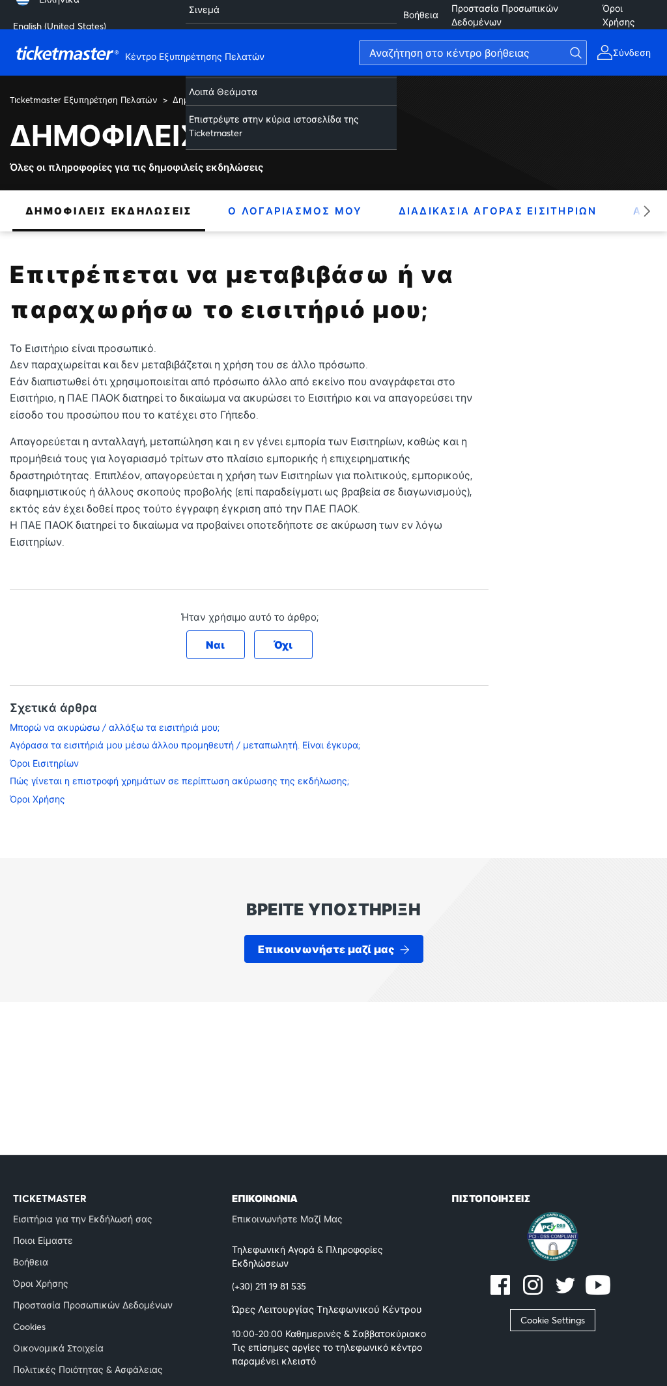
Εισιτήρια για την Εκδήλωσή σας (82, 1219)
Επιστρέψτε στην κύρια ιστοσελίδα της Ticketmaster (274, 126)
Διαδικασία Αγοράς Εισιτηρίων (498, 210)
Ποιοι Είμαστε (43, 1240)
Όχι (283, 644)
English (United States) (59, 26)
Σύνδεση (632, 52)
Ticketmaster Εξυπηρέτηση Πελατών (84, 100)
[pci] (552, 1238)
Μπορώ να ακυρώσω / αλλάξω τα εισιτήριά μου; (115, 727)
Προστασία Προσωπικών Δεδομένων (504, 15)
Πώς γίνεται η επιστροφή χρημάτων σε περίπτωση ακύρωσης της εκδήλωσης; (179, 780)
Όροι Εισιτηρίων (44, 763)
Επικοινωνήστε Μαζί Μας (287, 1219)
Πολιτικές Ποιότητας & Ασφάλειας (88, 1369)
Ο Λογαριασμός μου (295, 210)
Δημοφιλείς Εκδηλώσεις (108, 210)
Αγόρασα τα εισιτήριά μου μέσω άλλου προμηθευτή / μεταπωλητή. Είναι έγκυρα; (185, 745)
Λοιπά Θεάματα (223, 91)
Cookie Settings (552, 1320)
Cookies (29, 1326)
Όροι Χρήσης (619, 15)
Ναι (215, 644)
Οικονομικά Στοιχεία (58, 1348)
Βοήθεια (420, 14)
